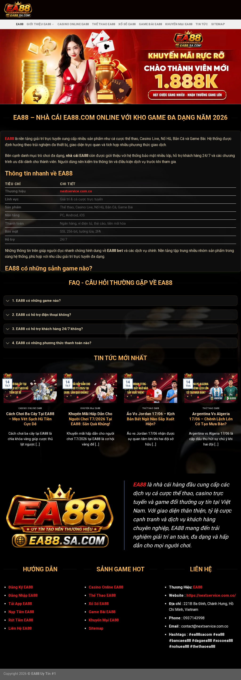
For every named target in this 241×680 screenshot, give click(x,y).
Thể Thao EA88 (103, 24)
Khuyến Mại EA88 (178, 24)
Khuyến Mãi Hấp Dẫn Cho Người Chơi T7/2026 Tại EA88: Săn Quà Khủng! (90, 419)
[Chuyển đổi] (8, 301)
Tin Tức (202, 24)
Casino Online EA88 (73, 24)
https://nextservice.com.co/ (211, 595)
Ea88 (19, 24)
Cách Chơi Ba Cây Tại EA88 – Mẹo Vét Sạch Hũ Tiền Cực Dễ (30, 419)
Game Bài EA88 (150, 24)
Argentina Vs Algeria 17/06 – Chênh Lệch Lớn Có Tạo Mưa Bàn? (211, 419)
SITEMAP (218, 24)
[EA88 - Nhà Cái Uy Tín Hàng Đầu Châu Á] (24, 10)
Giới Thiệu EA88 (39, 24)
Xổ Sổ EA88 (127, 24)
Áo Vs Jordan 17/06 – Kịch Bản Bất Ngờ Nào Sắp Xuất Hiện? (151, 419)
